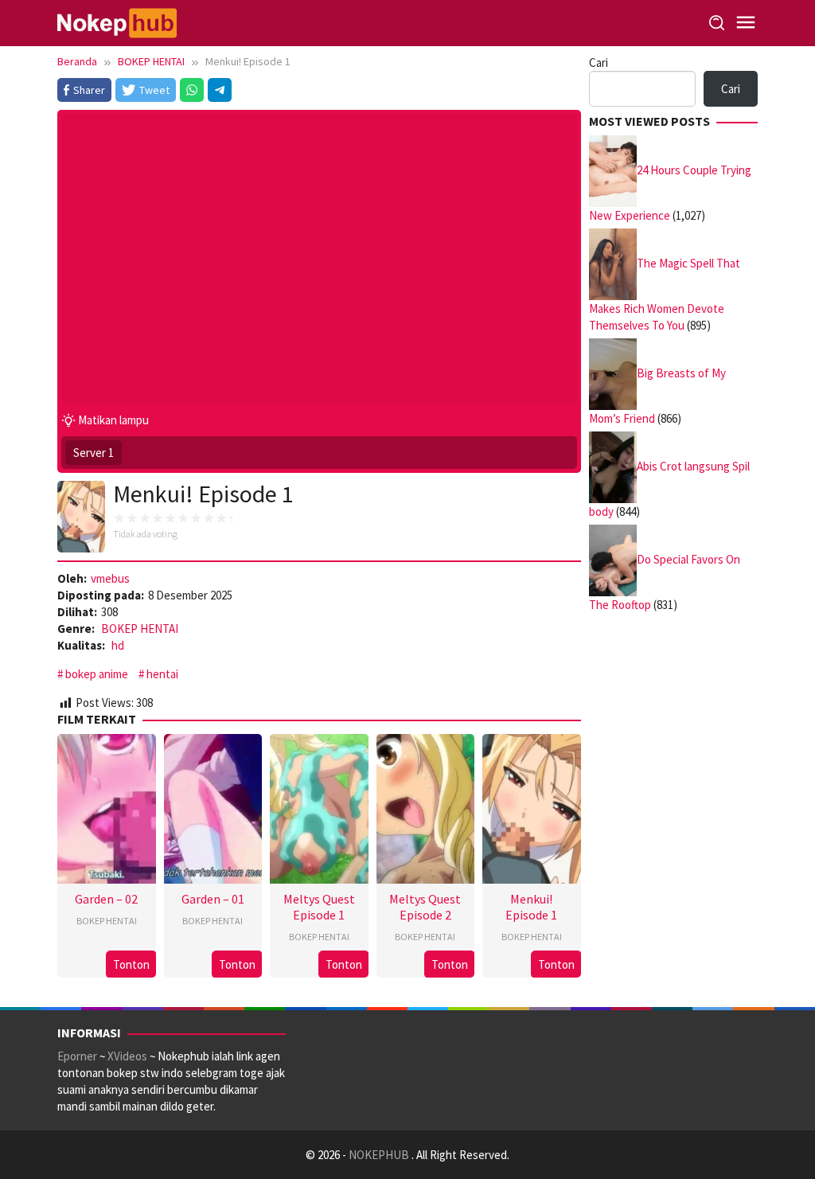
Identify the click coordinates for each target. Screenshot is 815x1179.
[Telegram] (220, 90)
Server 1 (93, 452)
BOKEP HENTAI (139, 628)
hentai (162, 673)
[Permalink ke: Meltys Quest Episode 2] (426, 806)
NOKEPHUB (380, 1154)
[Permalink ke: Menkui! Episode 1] (532, 806)
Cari (598, 62)
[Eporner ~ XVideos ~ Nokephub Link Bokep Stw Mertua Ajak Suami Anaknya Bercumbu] (117, 21)
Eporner (77, 1056)
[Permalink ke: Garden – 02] (107, 806)
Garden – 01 (212, 899)
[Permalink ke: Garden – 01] (213, 806)
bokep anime (96, 673)
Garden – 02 (106, 899)
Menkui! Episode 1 (531, 907)
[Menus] (746, 22)
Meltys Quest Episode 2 (425, 907)
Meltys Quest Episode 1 (319, 907)
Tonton (131, 964)
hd (117, 645)
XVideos (127, 1056)
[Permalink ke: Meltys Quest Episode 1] (319, 806)
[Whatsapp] (192, 90)
